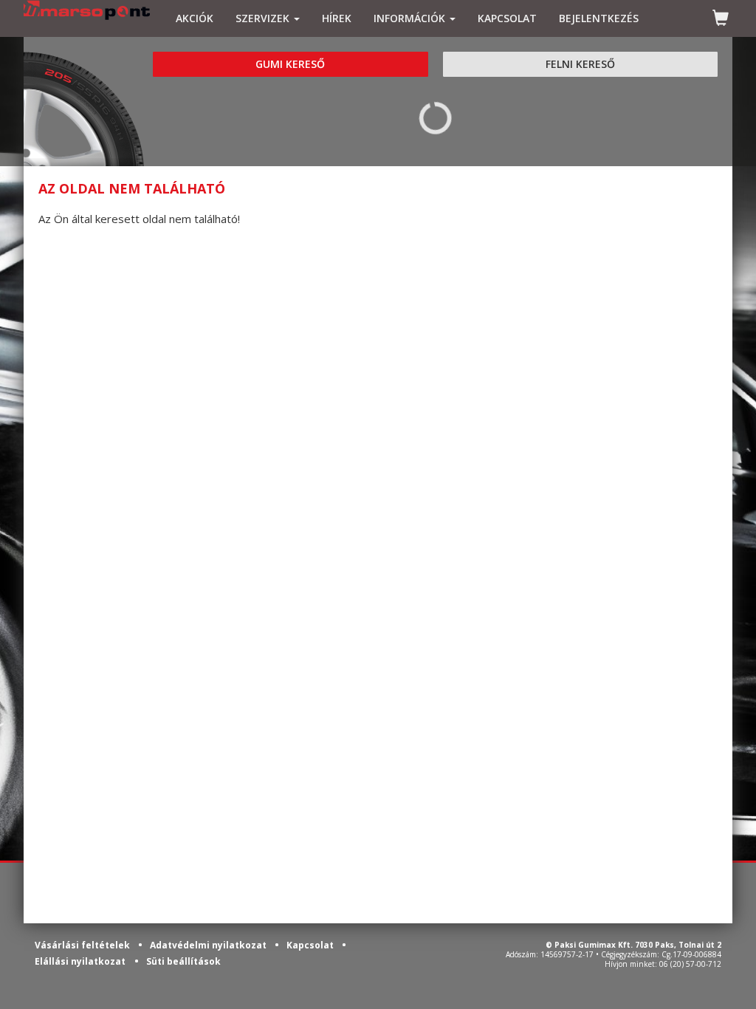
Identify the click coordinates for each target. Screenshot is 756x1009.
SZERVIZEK (264, 18)
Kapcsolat (311, 945)
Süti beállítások (183, 961)
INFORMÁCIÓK (411, 18)
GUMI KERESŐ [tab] (290, 64)
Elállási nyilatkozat (80, 961)
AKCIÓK (194, 18)
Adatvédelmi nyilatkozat (209, 945)
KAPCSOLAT (507, 18)
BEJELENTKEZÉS (599, 18)
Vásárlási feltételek (83, 945)
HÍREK (336, 18)
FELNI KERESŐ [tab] (580, 64)
